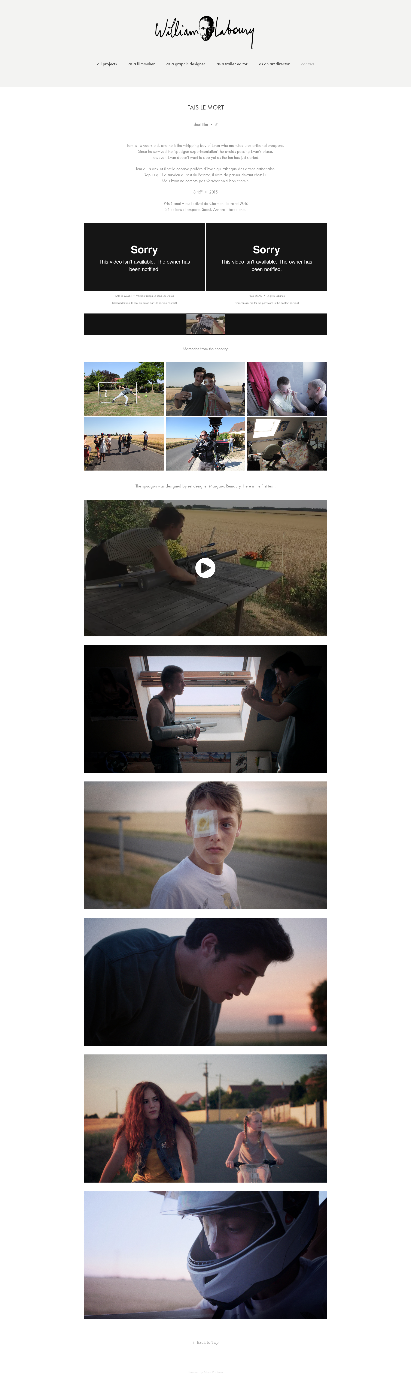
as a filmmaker (141, 64)
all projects (107, 64)
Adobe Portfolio (213, 1372)
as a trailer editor (232, 64)
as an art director (274, 64)
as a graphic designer (185, 64)
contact (307, 64)
